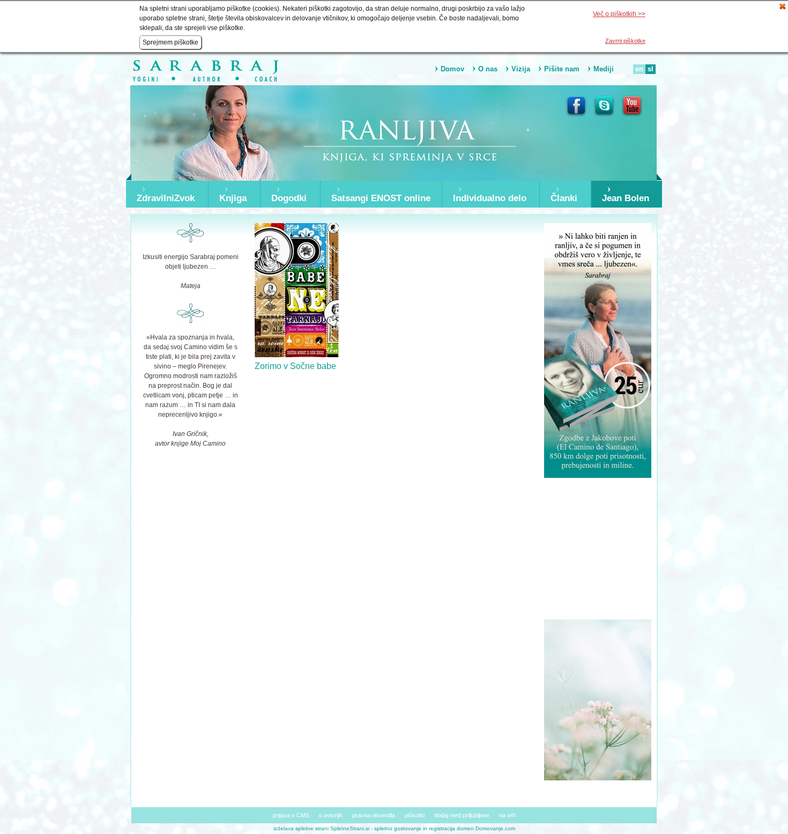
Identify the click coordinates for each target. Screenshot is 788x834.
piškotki (415, 815)
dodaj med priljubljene (461, 815)
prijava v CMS (291, 815)
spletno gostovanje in (401, 828)
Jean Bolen (625, 198)
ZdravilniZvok (166, 198)
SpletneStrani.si (349, 828)
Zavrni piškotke (625, 41)
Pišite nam (561, 69)
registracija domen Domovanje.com (472, 828)
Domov (452, 69)
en (639, 69)
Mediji (603, 69)
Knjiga (233, 198)
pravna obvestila (373, 815)
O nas (487, 69)
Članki (564, 198)
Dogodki (289, 198)
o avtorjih (331, 815)
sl (650, 69)
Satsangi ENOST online (380, 198)
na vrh (507, 815)
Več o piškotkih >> (619, 14)
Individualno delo (489, 198)
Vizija (520, 69)
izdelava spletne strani (301, 828)
